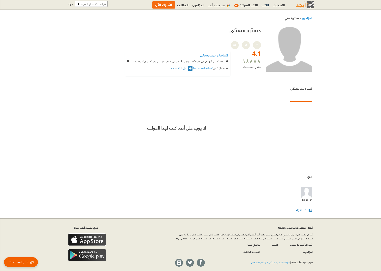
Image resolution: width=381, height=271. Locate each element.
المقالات (183, 5)
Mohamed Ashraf (202, 68)
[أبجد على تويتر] (190, 263)
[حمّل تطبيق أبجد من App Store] (87, 239)
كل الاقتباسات (179, 68)
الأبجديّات (279, 5)
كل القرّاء (302, 210)
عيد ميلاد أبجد (219, 5)
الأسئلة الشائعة (251, 251)
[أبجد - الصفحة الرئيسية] (300, 4)
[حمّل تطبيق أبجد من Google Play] (87, 255)
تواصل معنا (253, 244)
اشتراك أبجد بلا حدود (301, 244)
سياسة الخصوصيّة (282, 262)
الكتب (265, 5)
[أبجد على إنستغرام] (179, 263)
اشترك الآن (163, 5)
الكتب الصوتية (246, 5)
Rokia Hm (307, 199)
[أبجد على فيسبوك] (200, 263)
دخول (71, 4)
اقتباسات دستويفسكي (214, 55)
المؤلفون (306, 17)
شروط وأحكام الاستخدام (261, 262)
